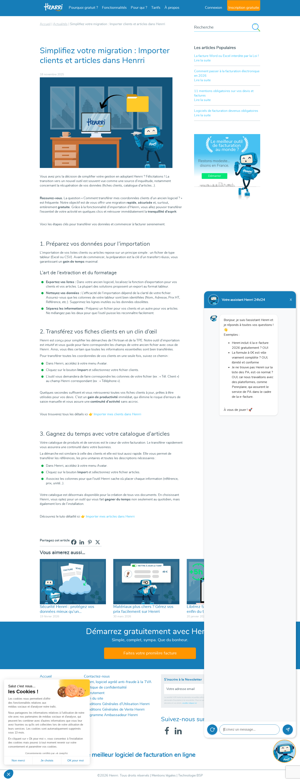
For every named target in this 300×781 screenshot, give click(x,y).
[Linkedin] (81, 542)
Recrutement (94, 693)
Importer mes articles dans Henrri (110, 516)
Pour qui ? (139, 8)
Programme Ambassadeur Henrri (111, 715)
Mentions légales (164, 775)
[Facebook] (73, 542)
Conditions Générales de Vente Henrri (114, 709)
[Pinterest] (89, 542)
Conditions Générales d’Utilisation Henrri (117, 704)
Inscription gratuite (243, 8)
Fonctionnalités (114, 8)
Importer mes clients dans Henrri (117, 414)
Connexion (213, 8)
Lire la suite (202, 60)
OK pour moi (75, 760)
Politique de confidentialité (105, 687)
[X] (97, 542)
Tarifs (155, 8)
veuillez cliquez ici (189, 703)
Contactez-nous (97, 676)
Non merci (18, 760)
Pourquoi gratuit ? (83, 8)
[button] (8, 774)
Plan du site (93, 698)
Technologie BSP (190, 775)
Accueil (46, 676)
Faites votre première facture (150, 653)
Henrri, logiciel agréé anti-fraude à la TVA (117, 682)
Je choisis (47, 760)
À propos (171, 8)
